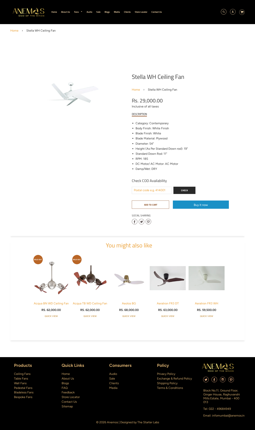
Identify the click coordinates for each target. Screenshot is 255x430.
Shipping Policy (167, 383)
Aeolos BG (129, 303)
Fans (76, 12)
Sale (112, 378)
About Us (68, 378)
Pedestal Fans (23, 388)
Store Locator (71, 397)
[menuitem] (54, 11)
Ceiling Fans (22, 374)
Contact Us (69, 401)
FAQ (65, 388)
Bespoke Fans (23, 397)
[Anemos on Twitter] (206, 381)
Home (14, 30)
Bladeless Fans (23, 392)
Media (113, 388)
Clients (114, 383)
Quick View (51, 316)
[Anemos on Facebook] (214, 381)
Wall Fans (20, 383)
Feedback (68, 392)
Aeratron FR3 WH (206, 303)
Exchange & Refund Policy (174, 378)
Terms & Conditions (170, 388)
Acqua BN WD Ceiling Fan (51, 303)
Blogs (65, 383)
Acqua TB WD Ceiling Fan (90, 303)
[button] (150, 205)
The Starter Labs (148, 422)
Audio (113, 374)
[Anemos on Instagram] (223, 381)
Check (184, 190)
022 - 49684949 (220, 409)
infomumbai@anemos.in (228, 415)
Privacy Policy (166, 374)
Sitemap (67, 406)
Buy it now (201, 205)
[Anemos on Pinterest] (231, 381)
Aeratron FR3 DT (168, 303)
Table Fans (21, 378)
